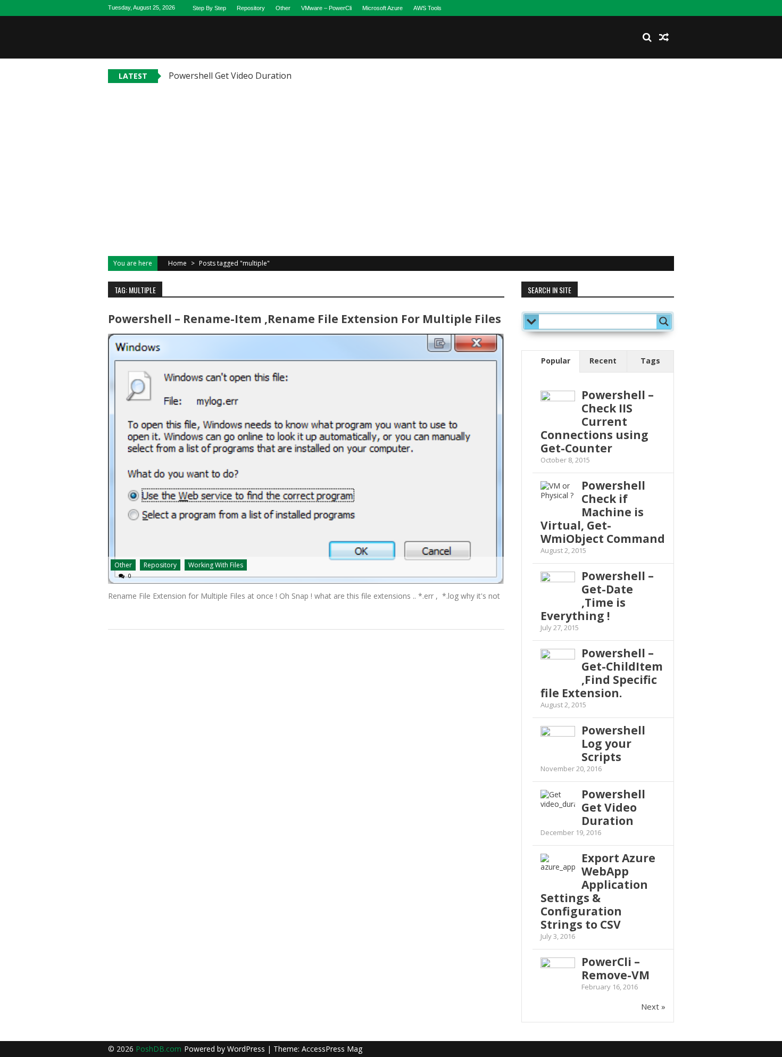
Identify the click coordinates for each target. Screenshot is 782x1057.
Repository (251, 8)
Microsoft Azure (382, 8)
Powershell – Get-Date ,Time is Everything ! (597, 595)
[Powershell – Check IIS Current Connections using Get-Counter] (557, 400)
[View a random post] (664, 37)
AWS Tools (427, 8)
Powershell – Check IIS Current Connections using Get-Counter (597, 421)
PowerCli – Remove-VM (615, 968)
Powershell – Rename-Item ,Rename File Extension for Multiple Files (304, 318)
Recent (603, 361)
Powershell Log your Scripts (613, 743)
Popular (555, 361)
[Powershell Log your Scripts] (557, 743)
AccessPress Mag (332, 1049)
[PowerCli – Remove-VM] (557, 963)
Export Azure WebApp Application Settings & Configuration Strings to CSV (597, 891)
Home (177, 263)
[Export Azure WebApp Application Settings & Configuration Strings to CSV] (557, 871)
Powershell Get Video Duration (230, 75)
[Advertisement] (391, 162)
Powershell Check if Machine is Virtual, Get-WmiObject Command (602, 512)
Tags (650, 361)
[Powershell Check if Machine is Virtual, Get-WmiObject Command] (557, 498)
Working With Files (215, 564)
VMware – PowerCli (326, 8)
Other (283, 8)
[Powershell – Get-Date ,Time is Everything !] (557, 578)
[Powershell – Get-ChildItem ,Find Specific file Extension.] (557, 658)
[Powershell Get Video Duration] (557, 807)
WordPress (247, 1049)
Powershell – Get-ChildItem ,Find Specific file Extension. (601, 673)
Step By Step (209, 8)
